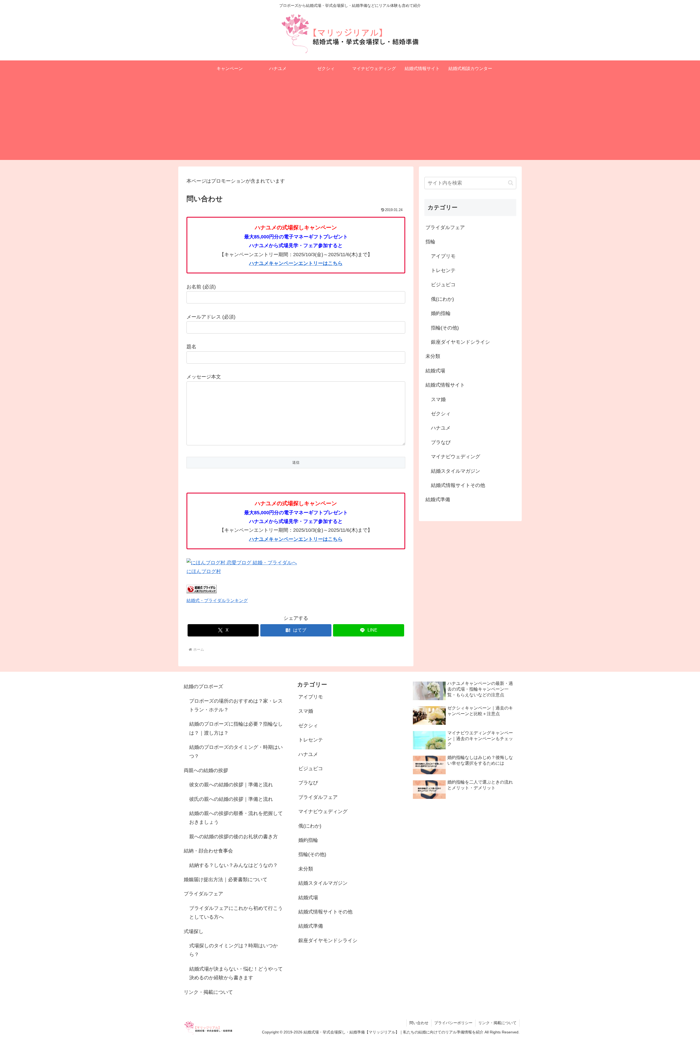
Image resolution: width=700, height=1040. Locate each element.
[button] (510, 183)
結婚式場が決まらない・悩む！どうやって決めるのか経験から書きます (236, 973)
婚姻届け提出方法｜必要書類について (225, 879)
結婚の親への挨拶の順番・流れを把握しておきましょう (236, 818)
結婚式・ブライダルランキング (217, 600)
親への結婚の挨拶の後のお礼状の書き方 (233, 836)
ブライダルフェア (203, 893)
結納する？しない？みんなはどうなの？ (233, 865)
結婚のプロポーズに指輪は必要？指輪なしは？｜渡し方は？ (236, 728)
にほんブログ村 (203, 571)
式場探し (193, 931)
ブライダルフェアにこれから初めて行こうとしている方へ (236, 912)
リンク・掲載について (208, 992)
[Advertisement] (350, 121)
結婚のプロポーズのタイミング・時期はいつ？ (236, 751)
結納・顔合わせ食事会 (208, 851)
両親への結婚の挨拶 (206, 770)
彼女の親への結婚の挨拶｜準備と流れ (231, 784)
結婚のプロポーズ (203, 686)
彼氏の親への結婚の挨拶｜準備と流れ (231, 799)
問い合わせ (418, 1023)
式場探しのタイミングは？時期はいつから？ (233, 950)
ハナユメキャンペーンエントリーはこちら (296, 263)
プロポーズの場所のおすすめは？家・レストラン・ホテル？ (236, 705)
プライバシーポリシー (453, 1023)
